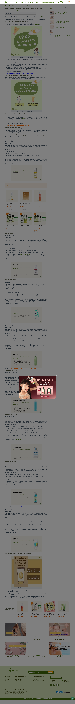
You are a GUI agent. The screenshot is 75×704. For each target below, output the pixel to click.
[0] (68, 2)
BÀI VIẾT (37, 2)
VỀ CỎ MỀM (30, 2)
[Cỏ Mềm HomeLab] (9, 2)
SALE (17, 2)
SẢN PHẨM (23, 2)
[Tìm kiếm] (53, 3)
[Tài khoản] (65, 2)
